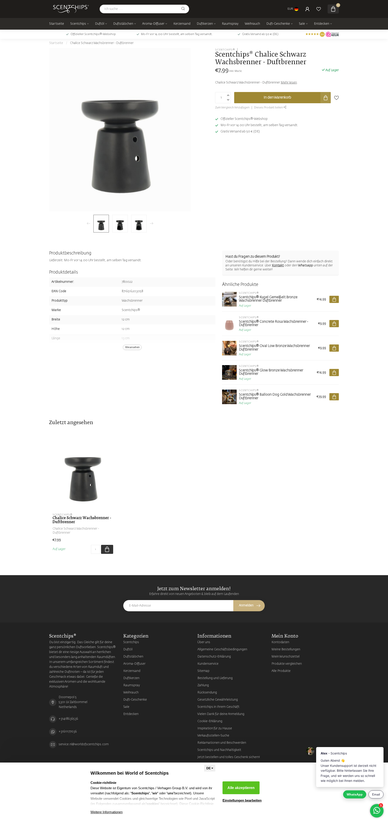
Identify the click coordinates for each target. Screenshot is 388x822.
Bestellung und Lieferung (215, 678)
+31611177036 (68, 731)
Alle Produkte (281, 671)
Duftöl (99, 23)
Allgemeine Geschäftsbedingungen (222, 649)
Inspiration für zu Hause (214, 728)
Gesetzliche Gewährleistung (217, 699)
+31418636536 (68, 718)
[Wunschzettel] (318, 8)
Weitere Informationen (106, 812)
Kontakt (278, 265)
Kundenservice (207, 663)
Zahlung (203, 685)
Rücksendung (207, 692)
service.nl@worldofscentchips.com (84, 744)
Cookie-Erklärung (209, 721)
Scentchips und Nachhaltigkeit (219, 750)
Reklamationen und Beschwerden (221, 742)
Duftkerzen (205, 23)
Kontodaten (280, 642)
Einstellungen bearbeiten (242, 800)
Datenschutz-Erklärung (214, 656)
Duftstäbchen (123, 23)
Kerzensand (181, 23)
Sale (302, 23)
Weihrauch (252, 23)
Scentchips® (225, 49)
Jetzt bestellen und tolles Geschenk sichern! (228, 757)
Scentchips (78, 23)
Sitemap (203, 671)
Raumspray (230, 23)
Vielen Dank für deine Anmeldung (220, 714)
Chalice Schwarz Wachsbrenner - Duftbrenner (102, 43)
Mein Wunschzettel (285, 656)
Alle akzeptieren (241, 788)
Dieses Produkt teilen (269, 107)
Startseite (56, 23)
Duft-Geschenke (278, 23)
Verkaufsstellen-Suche (213, 735)
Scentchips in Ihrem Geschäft (218, 706)
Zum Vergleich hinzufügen (232, 107)
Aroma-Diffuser (153, 23)
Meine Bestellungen (285, 649)
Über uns (203, 642)
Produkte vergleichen (286, 663)
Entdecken (321, 23)
